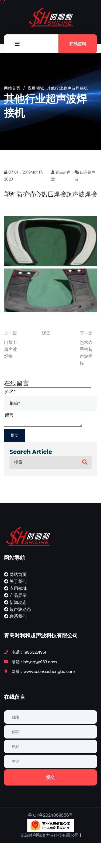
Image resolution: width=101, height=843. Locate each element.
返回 (46, 333)
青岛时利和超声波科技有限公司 (49, 835)
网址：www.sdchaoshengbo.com (43, 671)
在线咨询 (77, 44)
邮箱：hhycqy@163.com (34, 662)
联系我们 (17, 616)
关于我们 (17, 581)
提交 (50, 777)
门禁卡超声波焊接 (10, 349)
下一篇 (86, 333)
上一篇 (10, 333)
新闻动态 (17, 602)
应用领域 (17, 588)
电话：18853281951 (29, 652)
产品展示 (17, 595)
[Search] (85, 462)
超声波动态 (19, 609)
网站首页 (12, 88)
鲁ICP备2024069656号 (50, 815)
